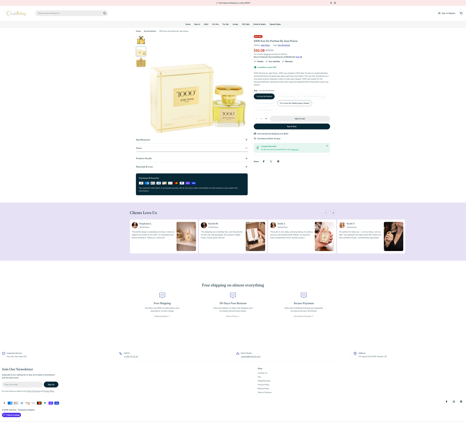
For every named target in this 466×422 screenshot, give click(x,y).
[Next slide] (333, 213)
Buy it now (291, 126)
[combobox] (71, 13)
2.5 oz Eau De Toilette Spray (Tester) (294, 103)
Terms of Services (33, 391)
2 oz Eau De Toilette (265, 111)
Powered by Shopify (26, 410)
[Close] (327, 145)
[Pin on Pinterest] (278, 161)
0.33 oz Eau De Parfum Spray (313, 97)
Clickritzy (13, 410)
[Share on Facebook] (264, 161)
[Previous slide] (326, 213)
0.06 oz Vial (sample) (265, 104)
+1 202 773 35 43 (131, 356)
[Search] (104, 13)
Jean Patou (265, 45)
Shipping (267, 54)
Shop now (295, 149)
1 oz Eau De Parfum (264, 96)
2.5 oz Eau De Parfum (287, 97)
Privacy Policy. (49, 391)
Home (138, 31)
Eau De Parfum (150, 31)
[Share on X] (271, 161)
